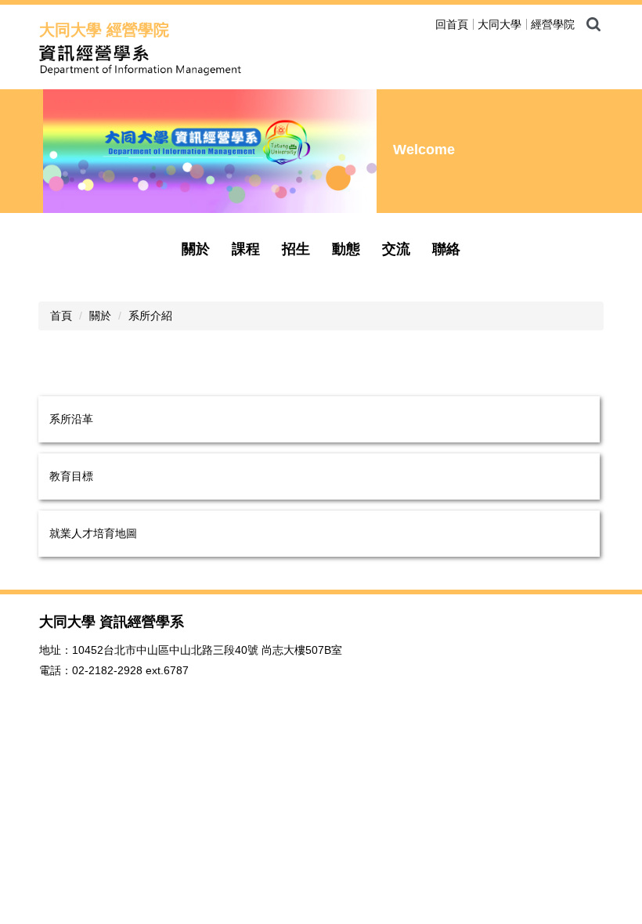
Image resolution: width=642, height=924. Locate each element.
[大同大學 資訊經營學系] (219, 60)
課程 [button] (246, 249)
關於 (100, 315)
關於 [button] (196, 249)
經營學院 (553, 24)
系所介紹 (150, 315)
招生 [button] (296, 249)
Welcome (424, 149)
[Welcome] (210, 151)
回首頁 (451, 24)
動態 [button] (346, 249)
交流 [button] (396, 249)
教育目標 (71, 476)
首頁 (61, 315)
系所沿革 (71, 419)
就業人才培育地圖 (93, 533)
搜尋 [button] (593, 24)
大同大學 (499, 24)
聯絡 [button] (446, 249)
